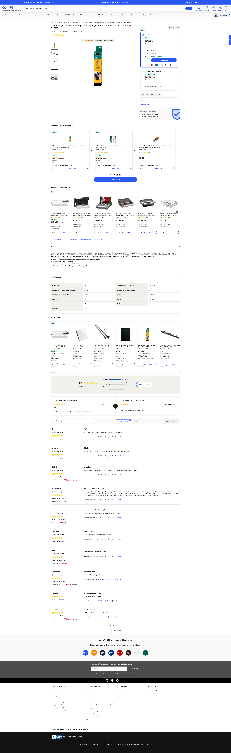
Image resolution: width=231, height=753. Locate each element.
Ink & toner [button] (123, 14)
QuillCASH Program (90, 696)
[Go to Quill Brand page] (85, 653)
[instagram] (107, 680)
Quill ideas (87, 720)
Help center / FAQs (59, 702)
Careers (150, 699)
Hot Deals (29, 14)
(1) (126, 384)
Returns (55, 693)
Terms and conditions (106, 673)
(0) (126, 387)
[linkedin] (112, 680)
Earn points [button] (174, 27)
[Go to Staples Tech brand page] (128, 653)
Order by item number (123, 699)
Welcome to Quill (153, 690)
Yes (103, 437)
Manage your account (59, 696)
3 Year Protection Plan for (150, 116)
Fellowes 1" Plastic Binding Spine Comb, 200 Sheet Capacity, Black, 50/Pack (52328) (170, 345)
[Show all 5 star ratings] (116, 379)
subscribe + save (58, 14)
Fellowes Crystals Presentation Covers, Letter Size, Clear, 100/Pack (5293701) (82, 345)
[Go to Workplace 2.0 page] (145, 653)
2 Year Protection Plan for (150, 114)
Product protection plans (92, 717)
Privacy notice (96, 744)
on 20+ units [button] (125, 356)
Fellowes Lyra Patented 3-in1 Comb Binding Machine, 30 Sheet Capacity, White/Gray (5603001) (169, 214)
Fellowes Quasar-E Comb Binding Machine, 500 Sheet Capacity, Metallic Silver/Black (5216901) (103, 214)
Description (56, 240)
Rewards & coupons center (124, 702)
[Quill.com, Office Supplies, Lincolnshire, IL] (57, 737)
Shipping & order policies (60, 705)
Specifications (71, 240)
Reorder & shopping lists (123, 690)
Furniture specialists (90, 714)
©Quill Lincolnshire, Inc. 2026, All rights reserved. (75, 738)
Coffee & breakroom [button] (99, 14)
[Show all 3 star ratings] (116, 384)
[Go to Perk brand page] (111, 653)
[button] (188, 8)
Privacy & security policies (60, 711)
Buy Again (37, 14)
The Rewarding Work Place (156, 696)
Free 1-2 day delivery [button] (123, 360)
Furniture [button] (153, 14)
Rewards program (89, 693)
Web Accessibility (153, 702)
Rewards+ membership (91, 690)
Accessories (86, 240)
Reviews (98, 240)
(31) (126, 379)
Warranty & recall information (61, 708)
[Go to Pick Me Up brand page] (102, 653)
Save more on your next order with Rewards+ (38, 2)
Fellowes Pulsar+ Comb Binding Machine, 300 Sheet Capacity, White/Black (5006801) (59, 214)
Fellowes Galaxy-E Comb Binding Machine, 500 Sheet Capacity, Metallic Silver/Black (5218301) (125, 214)
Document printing (90, 708)
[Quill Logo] (7, 7)
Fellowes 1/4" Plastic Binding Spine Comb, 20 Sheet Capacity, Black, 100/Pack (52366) (146, 345)
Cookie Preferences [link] (121, 744)
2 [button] (113, 626)
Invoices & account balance (61, 699)
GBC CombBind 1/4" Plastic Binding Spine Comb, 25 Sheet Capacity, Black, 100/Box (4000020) (156, 146)
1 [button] (110, 626)
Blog (149, 693)
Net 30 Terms (88, 702)
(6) (126, 382)
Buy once (148, 35)
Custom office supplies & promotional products (98, 705)
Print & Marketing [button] (70, 14)
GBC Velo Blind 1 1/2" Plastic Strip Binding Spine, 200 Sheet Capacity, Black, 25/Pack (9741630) (103, 345)
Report (118, 437)
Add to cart (164, 60)
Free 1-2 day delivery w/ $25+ (152, 94)
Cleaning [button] (113, 14)
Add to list (145, 104)
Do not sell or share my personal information (140, 744)
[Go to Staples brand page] (120, 653)
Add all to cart (115, 179)
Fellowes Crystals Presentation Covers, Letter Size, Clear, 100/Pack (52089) (112, 146)
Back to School (46, 14)
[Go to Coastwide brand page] (94, 653)
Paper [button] (133, 14)
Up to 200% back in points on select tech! (115, 2)
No (110, 437)
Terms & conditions (84, 744)
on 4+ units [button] (103, 356)
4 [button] (120, 626)
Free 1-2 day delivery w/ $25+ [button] (147, 358)
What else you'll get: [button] (152, 86)
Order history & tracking (60, 690)
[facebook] (117, 680)
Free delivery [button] (55, 228)
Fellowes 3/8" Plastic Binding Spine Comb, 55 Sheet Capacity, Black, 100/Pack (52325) (69, 146)
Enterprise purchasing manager (93, 711)
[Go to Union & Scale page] (137, 653)
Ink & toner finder (121, 693)
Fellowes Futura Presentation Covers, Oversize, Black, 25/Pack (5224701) (125, 345)
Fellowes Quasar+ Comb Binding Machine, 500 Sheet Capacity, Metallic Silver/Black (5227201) (147, 214)
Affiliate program (89, 723)
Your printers (120, 696)
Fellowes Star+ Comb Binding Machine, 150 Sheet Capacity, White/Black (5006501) (82, 214)
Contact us (56, 714)
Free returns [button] (146, 100)
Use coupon (134, 668)
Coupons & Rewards (18, 14)
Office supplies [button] (84, 14)
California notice (108, 744)
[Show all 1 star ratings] (116, 389)
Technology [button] (142, 14)
